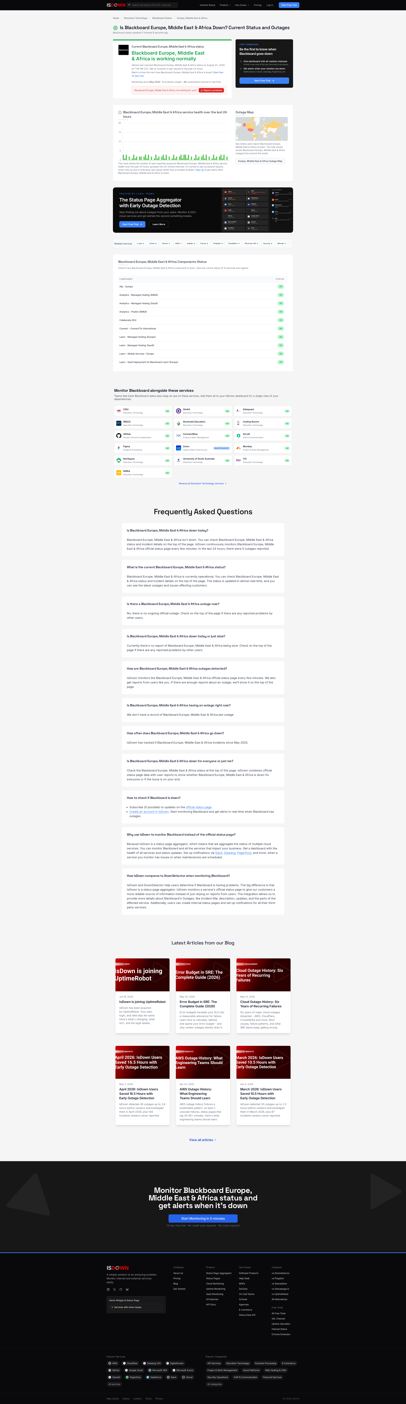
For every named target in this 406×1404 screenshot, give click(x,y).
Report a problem (213, 90)
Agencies (244, 1304)
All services (114, 1384)
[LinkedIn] (108, 1289)
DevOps (243, 1288)
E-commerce (245, 1309)
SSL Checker (278, 1318)
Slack (219, 852)
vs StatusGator (279, 1283)
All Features (212, 1299)
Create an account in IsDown (149, 811)
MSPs (242, 1283)
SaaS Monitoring (214, 1294)
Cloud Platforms (251, 1370)
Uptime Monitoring (215, 1288)
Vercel (189, 1377)
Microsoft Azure (185, 1370)
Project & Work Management (222, 1370)
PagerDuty (244, 852)
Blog (175, 1283)
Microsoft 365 (159, 1370)
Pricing (258, 5)
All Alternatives (279, 1299)
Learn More (159, 224)
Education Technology (135, 18)
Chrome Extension (281, 1334)
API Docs (211, 1304)
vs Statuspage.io (280, 1288)
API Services (214, 1363)
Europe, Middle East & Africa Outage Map (260, 161)
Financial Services (272, 1377)
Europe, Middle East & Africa (192, 18)
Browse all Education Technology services (201, 483)
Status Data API (247, 1315)
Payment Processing (265, 1363)
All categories (214, 1384)
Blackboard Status (162, 18)
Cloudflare (132, 1363)
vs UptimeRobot (280, 1294)
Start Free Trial (289, 5)
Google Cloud (136, 1370)
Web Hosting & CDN (275, 1370)
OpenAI (116, 1377)
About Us (178, 1273)
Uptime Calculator (281, 1323)
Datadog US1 (154, 1363)
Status (126, 1398)
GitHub (115, 1370)
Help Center (113, 1398)
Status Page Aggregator (219, 1273)
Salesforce (155, 1377)
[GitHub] (120, 1289)
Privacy (159, 1398)
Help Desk (244, 1278)
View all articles (201, 1140)
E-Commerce (288, 1363)
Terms (148, 1398)
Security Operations (217, 1377)
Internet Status (207, 5)
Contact (137, 1398)
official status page (199, 807)
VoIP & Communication (245, 1377)
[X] (114, 1289)
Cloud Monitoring (215, 1283)
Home (116, 18)
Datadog (230, 852)
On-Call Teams (246, 1294)
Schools (243, 1299)
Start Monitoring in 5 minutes (203, 1218)
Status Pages (213, 1278)
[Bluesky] (127, 1289)
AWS (114, 1363)
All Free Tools (278, 1313)
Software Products (248, 1273)
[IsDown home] (116, 5)
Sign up (200, 169)
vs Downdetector (280, 1273)
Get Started (179, 1288)
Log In (270, 5)
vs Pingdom (278, 1278)
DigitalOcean (176, 1363)
